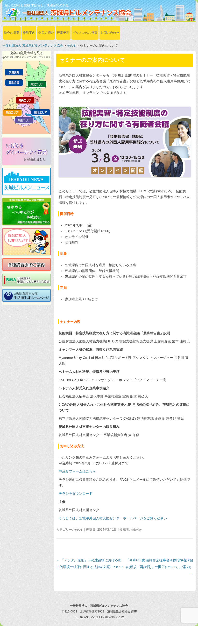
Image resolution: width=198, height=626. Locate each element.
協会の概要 (12, 33)
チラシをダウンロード (75, 493)
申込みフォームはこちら (77, 471)
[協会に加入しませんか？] (26, 241)
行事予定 (63, 33)
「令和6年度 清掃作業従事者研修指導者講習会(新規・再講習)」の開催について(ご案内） (159, 567)
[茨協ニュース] (26, 181)
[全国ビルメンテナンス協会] (26, 280)
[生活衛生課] (26, 295)
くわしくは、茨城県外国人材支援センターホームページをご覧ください (113, 518)
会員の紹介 (46, 33)
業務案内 (29, 33)
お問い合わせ (109, 33)
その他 (71, 45)
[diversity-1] (26, 151)
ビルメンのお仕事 (85, 33)
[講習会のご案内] (26, 264)
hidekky (136, 529)
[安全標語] (26, 211)
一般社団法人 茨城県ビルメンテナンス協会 (32, 45)
